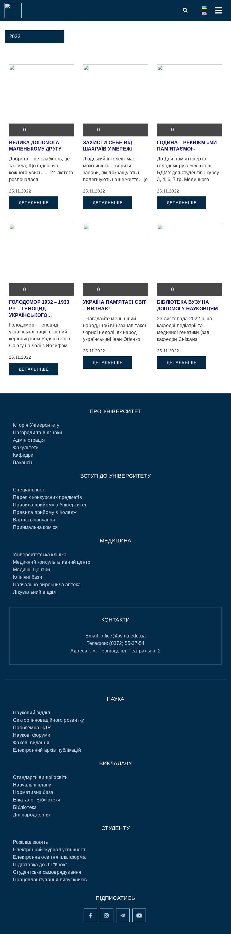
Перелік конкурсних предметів (47, 497)
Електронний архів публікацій (47, 750)
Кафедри (23, 455)
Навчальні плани (32, 784)
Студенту (115, 828)
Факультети (25, 447)
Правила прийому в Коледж (45, 512)
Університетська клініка (39, 554)
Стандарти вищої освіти (40, 777)
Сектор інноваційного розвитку (48, 720)
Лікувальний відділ (34, 592)
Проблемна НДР (32, 727)
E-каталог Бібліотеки (36, 799)
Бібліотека (25, 807)
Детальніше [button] (34, 202)
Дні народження (31, 814)
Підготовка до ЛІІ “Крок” (40, 864)
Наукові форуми (31, 735)
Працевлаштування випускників (50, 879)
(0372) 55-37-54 (126, 643)
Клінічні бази (27, 577)
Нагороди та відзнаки (37, 432)
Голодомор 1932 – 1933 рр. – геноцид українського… (39, 309)
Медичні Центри (31, 569)
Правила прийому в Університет (50, 504)
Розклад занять (30, 842)
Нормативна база (33, 792)
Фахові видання (31, 742)
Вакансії (22, 462)
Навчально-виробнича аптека (47, 584)
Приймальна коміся (35, 527)
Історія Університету (36, 425)
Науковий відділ (31, 712)
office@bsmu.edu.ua (123, 635)
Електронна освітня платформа (49, 857)
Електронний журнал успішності (50, 849)
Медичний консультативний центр (51, 562)
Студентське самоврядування (47, 872)
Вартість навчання (34, 519)
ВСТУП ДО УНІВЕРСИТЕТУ (115, 476)
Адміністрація (29, 440)
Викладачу (115, 763)
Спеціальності (29, 489)
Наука (115, 699)
